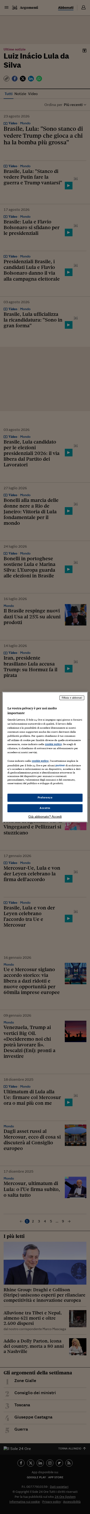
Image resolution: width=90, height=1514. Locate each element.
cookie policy (53, 744)
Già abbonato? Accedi (45, 816)
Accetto (45, 808)
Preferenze (45, 797)
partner (60, 765)
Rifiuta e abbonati (72, 697)
